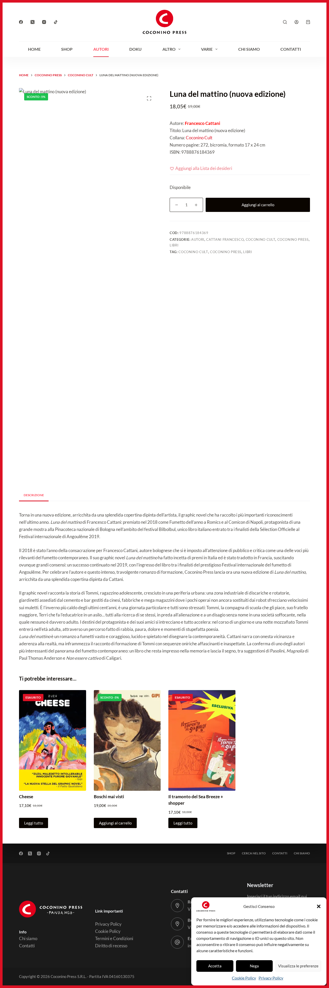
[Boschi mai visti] (127, 740)
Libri (174, 245)
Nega (254, 966)
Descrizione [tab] (34, 495)
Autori (101, 49)
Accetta (215, 966)
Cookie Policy (244, 977)
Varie (207, 49)
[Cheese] (52, 740)
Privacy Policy (271, 977)
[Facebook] (21, 22)
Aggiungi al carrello (258, 204)
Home (34, 49)
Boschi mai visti (109, 796)
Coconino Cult (198, 137)
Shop (66, 49)
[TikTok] (56, 22)
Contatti (290, 49)
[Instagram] (44, 22)
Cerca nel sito (254, 853)
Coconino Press (293, 239)
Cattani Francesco (225, 239)
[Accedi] (296, 22)
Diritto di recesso (111, 945)
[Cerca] (285, 22)
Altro (169, 49)
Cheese (26, 796)
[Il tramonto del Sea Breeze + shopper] (201, 740)
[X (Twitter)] (32, 22)
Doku (135, 49)
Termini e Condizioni (114, 938)
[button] (318, 906)
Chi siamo (249, 49)
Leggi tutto (33, 823)
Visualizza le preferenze (298, 966)
